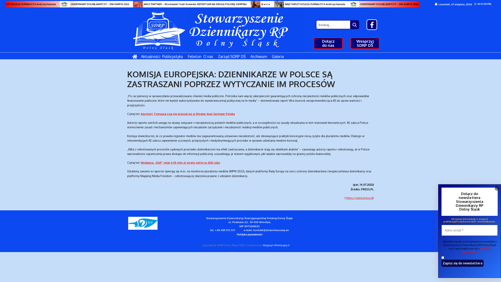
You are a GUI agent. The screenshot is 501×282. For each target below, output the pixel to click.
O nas (208, 56)
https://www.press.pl (359, 198)
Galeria (278, 56)
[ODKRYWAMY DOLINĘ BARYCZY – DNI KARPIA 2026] (61, 4)
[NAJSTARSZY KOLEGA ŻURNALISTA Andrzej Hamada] (275, 4)
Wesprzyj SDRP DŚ (365, 43)
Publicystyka (172, 56)
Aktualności (150, 56)
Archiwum (258, 56)
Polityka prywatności (249, 234)
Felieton (194, 56)
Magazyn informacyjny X (276, 245)
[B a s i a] (251, 4)
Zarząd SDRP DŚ (232, 56)
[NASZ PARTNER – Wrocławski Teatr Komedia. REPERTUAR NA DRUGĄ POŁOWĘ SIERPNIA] (134, 4)
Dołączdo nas (328, 43)
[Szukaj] (354, 25)
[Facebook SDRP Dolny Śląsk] (372, 24)
